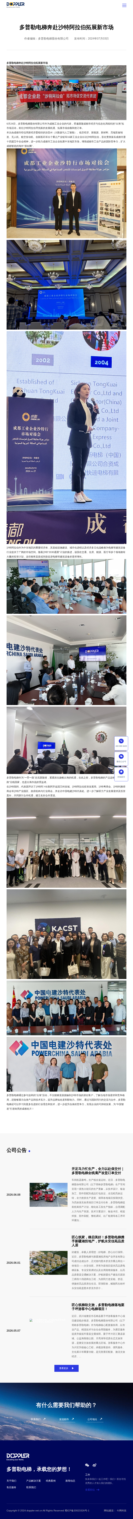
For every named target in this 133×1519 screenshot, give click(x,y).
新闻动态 (70, 1480)
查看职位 (92, 1489)
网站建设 (109, 1510)
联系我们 (31, 1487)
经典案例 (51, 1480)
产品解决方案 (33, 1480)
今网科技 (121, 1510)
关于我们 (11, 1480)
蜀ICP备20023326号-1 (77, 1510)
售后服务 (11, 1487)
